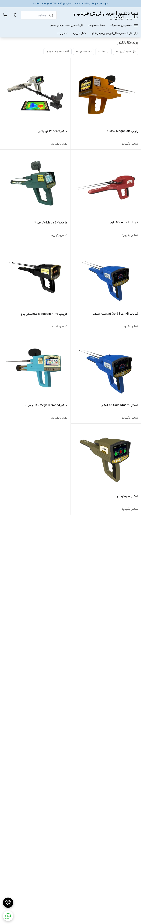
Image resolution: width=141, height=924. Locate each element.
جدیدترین (125, 51)
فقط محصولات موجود (57, 51)
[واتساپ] (8, 916)
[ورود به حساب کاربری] (15, 15)
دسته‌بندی (85, 51)
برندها (105, 51)
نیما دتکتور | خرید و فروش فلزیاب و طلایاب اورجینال (105, 15)
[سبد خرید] (5, 15)
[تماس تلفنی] (8, 903)
